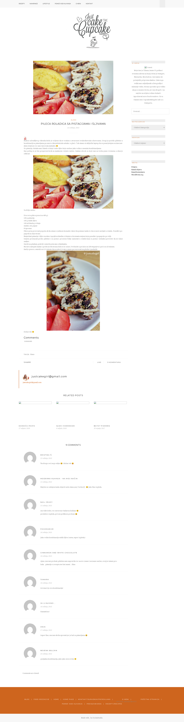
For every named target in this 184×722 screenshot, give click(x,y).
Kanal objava (136, 170)
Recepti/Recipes (114, 704)
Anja (43, 627)
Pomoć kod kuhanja (63, 4)
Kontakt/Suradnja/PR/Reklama (94, 699)
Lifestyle (46, 4)
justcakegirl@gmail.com (49, 376)
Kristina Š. (46, 455)
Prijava (134, 167)
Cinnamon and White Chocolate (58, 553)
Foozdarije (47, 529)
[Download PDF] (25, 138)
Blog (27, 699)
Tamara (44, 579)
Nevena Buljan (48, 650)
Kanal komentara (138, 172)
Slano (73, 120)
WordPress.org (137, 175)
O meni (78, 4)
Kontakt (89, 4)
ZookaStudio (98, 718)
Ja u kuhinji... (48, 603)
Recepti (22, 4)
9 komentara (114, 362)
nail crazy (46, 502)
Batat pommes (102, 426)
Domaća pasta (27, 426)
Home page (68, 699)
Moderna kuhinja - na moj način (59, 478)
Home (56, 699)
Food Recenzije (41, 699)
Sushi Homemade (65, 426)
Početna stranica (150, 699)
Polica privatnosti (127, 701)
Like (99, 362)
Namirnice (34, 4)
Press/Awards (94, 704)
